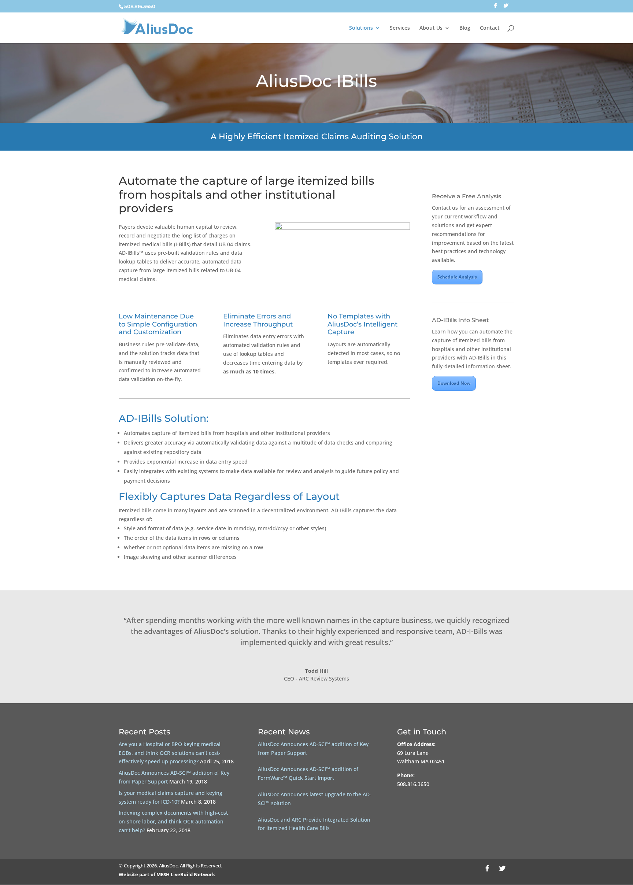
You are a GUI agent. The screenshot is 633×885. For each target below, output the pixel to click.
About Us (431, 28)
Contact (490, 28)
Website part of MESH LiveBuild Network (167, 874)
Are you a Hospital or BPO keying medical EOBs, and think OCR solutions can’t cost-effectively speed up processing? (170, 753)
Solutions (361, 28)
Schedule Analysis (457, 277)
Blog (464, 28)
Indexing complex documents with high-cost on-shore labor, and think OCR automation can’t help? (173, 821)
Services (400, 28)
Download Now (453, 383)
